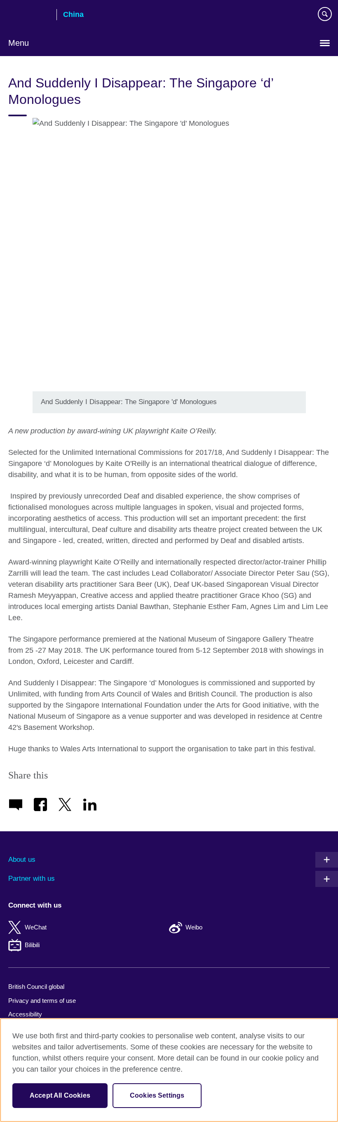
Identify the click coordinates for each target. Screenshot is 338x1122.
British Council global (36, 986)
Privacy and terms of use (42, 1000)
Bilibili (32, 944)
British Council (29, 15)
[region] (169, 1070)
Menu (18, 42)
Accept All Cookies (60, 1095)
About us (21, 859)
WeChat (36, 927)
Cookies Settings (157, 1095)
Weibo (193, 927)
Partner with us (31, 878)
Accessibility (25, 1014)
